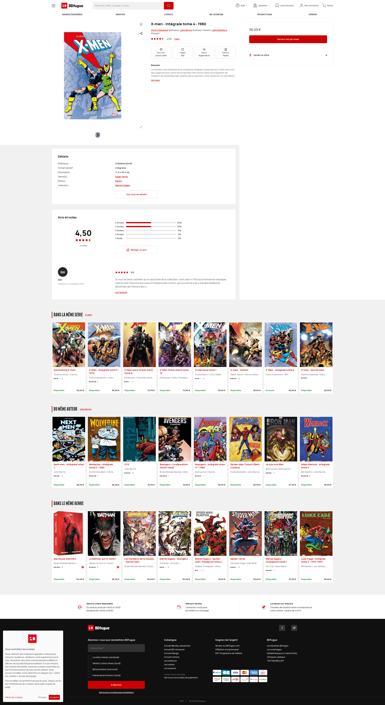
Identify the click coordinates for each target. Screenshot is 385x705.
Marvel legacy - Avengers (174, 558)
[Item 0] (97, 135)
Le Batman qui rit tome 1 (102, 558)
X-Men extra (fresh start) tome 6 (138, 371)
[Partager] (141, 33)
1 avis (176, 38)
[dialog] (33, 666)
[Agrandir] (141, 127)
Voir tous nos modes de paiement (181, 677)
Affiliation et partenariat (227, 649)
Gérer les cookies (14, 697)
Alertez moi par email (288, 39)
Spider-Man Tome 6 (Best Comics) (245, 466)
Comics (168, 14)
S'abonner (116, 684)
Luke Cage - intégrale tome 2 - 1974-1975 (313, 560)
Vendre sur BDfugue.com (227, 645)
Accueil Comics (171, 657)
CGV (181, 701)
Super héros (121, 176)
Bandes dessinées (72, 14)
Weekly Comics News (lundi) (107, 663)
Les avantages (274, 649)
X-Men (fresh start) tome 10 (174, 371)
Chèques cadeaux (276, 657)
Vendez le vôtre (261, 55)
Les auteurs (170, 668)
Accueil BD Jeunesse (174, 649)
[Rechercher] (169, 5)
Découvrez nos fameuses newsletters (116, 692)
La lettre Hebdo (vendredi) (106, 657)
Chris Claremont (159, 30)
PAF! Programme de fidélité (228, 653)
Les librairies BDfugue (277, 645)
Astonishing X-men (64, 370)
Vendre (313, 14)
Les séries (169, 664)
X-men (88, 314)
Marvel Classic (122, 185)
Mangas (120, 14)
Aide (243, 5)
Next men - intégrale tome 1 (69, 466)
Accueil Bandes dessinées (177, 645)
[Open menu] (53, 6)
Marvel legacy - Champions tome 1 (276, 560)
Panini (118, 181)
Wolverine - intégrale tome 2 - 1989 (101, 466)
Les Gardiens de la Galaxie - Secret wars (139, 560)
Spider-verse (237, 558)
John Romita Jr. (220, 30)
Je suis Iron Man (274, 464)
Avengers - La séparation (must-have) (174, 466)
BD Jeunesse (216, 14)
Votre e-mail (96, 648)
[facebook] (282, 628)
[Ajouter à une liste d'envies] (141, 24)
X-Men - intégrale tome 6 (280, 370)
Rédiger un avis (139, 249)
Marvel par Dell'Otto (65, 558)
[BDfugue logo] (72, 6)
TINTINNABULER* (275, 660)
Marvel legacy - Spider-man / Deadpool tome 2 (208, 560)
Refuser (42, 697)
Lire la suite (121, 292)
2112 (126, 464)
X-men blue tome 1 (205, 370)
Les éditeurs (170, 660)
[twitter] (294, 628)
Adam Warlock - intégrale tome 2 (315, 466)
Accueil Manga (171, 653)
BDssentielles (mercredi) (105, 669)
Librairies (262, 5)
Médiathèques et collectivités (282, 653)
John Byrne (186, 30)
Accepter (54, 697)
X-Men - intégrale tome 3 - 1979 (104, 371)
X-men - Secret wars (312, 370)
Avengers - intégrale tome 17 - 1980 (210, 466)
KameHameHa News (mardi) (107, 675)
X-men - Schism (239, 370)
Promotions (264, 14)
